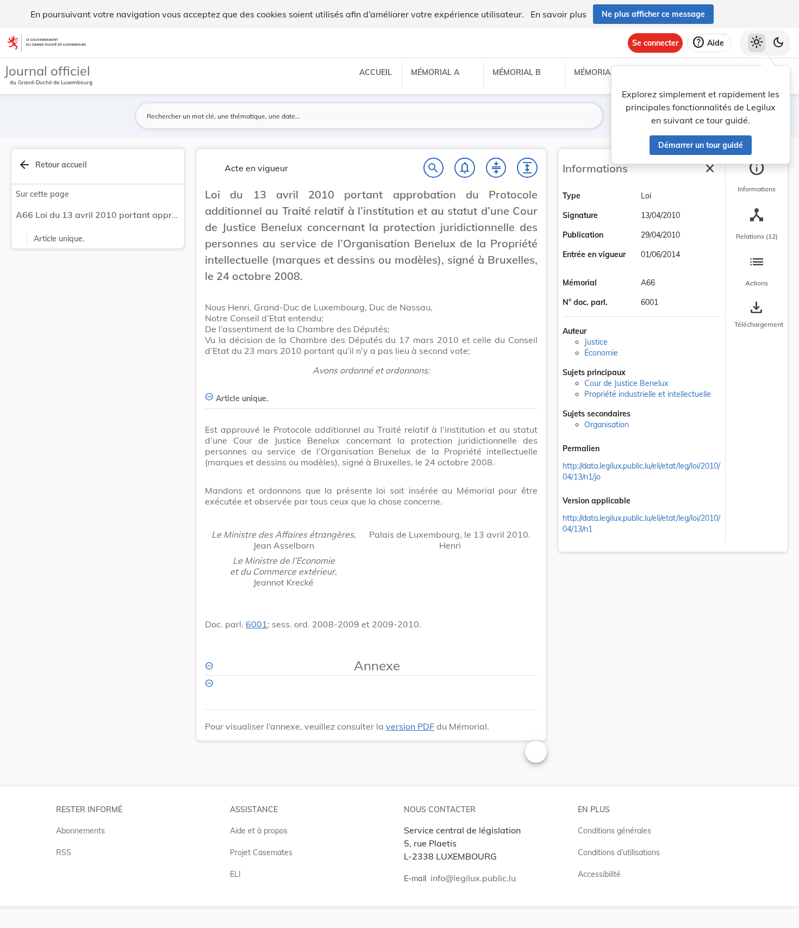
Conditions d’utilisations (619, 852)
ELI (235, 874)
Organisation (606, 424)
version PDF (410, 726)
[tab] (757, 177)
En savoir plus (558, 14)
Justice (596, 342)
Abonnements (80, 831)
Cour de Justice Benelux (626, 383)
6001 (256, 624)
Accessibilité (599, 874)
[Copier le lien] (615, 449)
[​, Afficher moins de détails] (371, 693)
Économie (601, 353)
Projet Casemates (261, 852)
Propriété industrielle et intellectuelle (647, 394)
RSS (63, 852)
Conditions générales (614, 831)
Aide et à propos (259, 831)
